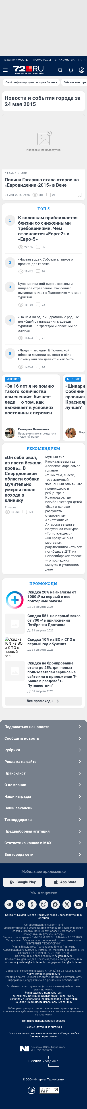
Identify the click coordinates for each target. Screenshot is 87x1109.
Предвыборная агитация (27, 831)
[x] (66, 904)
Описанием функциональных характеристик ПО (43, 995)
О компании (15, 785)
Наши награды (17, 796)
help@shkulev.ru (72, 962)
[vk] (20, 904)
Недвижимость (15, 59)
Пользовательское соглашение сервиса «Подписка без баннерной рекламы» (43, 1035)
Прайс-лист (15, 773)
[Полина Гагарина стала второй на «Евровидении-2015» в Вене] (43, 141)
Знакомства (65, 59)
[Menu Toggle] (5, 70)
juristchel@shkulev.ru (30, 962)
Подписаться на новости (27, 727)
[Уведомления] (71, 70)
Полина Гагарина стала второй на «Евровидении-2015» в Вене (42, 182)
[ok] (32, 904)
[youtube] (78, 904)
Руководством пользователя (43, 992)
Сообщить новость (21, 738)
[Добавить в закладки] (79, 195)
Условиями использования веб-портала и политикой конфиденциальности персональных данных (44, 1000)
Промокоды (41, 59)
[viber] (43, 904)
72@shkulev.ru (63, 956)
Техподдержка (18, 819)
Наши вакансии (18, 808)
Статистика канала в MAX (28, 843)
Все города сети (18, 854)
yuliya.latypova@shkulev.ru (43, 973)
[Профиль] (81, 70)
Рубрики (12, 750)
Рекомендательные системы (43, 1027)
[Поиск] (60, 70)
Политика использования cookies (43, 1020)
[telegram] (8, 904)
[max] (55, 904)
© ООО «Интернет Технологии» (43, 1079)
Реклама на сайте (20, 761)
